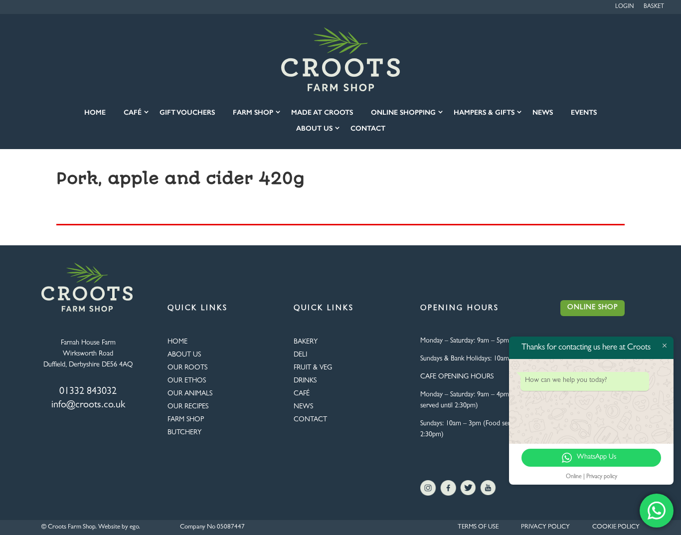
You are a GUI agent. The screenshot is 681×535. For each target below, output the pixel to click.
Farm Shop (253, 112)
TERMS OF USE (478, 527)
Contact (367, 128)
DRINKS (305, 380)
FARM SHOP (186, 419)
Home (95, 112)
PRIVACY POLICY (545, 527)
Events (584, 112)
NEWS (303, 406)
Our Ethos (187, 380)
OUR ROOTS (187, 367)
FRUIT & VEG (313, 367)
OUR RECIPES (188, 406)
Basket (654, 7)
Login (624, 7)
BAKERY (306, 342)
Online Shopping (403, 112)
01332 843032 (88, 392)
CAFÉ (302, 393)
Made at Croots (322, 112)
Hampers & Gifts (484, 112)
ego (134, 527)
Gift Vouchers (187, 112)
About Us (314, 128)
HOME (177, 342)
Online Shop (592, 307)
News (542, 112)
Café (133, 112)
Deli (300, 355)
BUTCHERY (184, 432)
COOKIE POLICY (616, 527)
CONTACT (310, 419)
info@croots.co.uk (88, 405)
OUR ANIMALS (190, 393)
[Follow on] (428, 488)
